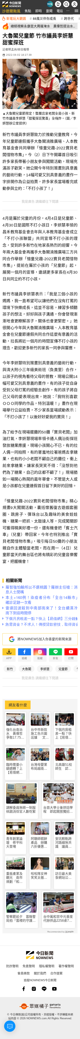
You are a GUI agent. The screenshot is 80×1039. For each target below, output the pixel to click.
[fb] (23, 989)
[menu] (76, 10)
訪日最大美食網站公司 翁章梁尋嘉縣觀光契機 (64, 876)
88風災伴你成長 (44, 18)
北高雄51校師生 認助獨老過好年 (63, 767)
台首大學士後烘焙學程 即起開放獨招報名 (58, 810)
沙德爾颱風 (11, 10)
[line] (44, 989)
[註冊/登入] (74, 4)
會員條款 (23, 973)
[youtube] (54, 989)
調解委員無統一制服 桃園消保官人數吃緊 (21, 809)
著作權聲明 (66, 965)
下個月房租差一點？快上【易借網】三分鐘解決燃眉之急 (64, 734)
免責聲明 (29, 965)
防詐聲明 (12, 965)
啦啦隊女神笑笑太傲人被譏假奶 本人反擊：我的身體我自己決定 (39, 876)
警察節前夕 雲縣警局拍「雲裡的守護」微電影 (21, 919)
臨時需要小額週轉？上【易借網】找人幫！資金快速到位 (14, 769)
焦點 (28, 10)
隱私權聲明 (46, 965)
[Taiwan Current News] (50, 4)
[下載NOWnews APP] (58, 4)
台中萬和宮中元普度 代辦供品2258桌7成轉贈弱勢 (58, 919)
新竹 (10, 669)
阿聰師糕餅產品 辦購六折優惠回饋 (39, 843)
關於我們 (40, 973)
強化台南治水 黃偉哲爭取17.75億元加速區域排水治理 (15, 734)
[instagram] (34, 989)
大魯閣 (26, 669)
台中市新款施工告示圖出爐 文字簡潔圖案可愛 (40, 734)
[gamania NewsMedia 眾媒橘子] (40, 1006)
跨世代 (69, 18)
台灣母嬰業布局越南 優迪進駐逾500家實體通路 (39, 767)
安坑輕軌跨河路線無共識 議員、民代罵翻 (63, 843)
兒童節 (63, 669)
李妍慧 (44, 669)
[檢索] (66, 4)
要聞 (49, 10)
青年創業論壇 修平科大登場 (14, 842)
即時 (38, 10)
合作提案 (56, 973)
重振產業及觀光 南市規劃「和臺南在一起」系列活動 (14, 878)
